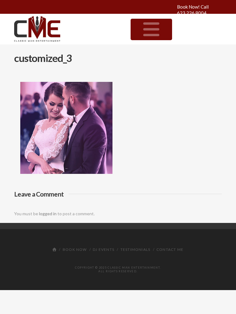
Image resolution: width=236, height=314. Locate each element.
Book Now (75, 249)
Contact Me (169, 249)
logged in (48, 213)
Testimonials (135, 249)
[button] (151, 29)
